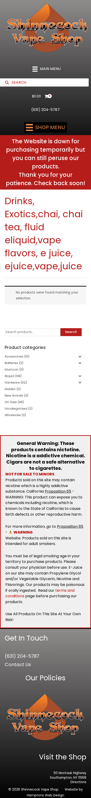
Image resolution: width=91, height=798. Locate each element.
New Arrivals (14, 395)
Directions (78, 782)
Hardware (12, 382)
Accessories (14, 356)
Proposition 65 (58, 491)
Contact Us (18, 664)
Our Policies (45, 678)
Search (71, 332)
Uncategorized (16, 409)
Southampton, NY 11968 (68, 777)
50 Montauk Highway (70, 773)
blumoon (11, 369)
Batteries (11, 363)
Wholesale (13, 415)
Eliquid (9, 376)
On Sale (11, 402)
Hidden (10, 389)
